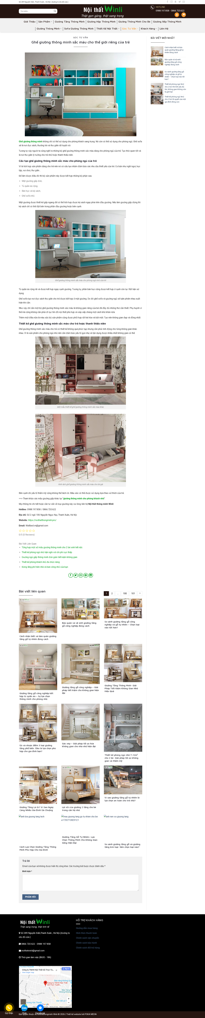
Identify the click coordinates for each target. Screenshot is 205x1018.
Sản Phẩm (44, 21)
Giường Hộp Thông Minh (101, 21)
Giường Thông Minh (48, 28)
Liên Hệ (164, 28)
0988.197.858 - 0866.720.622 (170, 10)
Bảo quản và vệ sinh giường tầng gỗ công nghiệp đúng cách (173, 62)
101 (133, 593)
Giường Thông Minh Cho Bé (134, 21)
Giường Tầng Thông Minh (70, 21)
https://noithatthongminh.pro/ (42, 520)
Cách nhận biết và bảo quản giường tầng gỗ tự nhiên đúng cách (174, 49)
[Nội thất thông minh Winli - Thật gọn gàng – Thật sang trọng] (102, 11)
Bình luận (27, 871)
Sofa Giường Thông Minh (79, 28)
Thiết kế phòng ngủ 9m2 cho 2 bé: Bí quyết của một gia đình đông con (175, 99)
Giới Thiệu (30, 21)
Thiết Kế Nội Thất (107, 28)
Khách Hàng (148, 28)
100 (125, 593)
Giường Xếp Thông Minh (167, 21)
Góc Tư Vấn (129, 28)
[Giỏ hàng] (183, 14)
